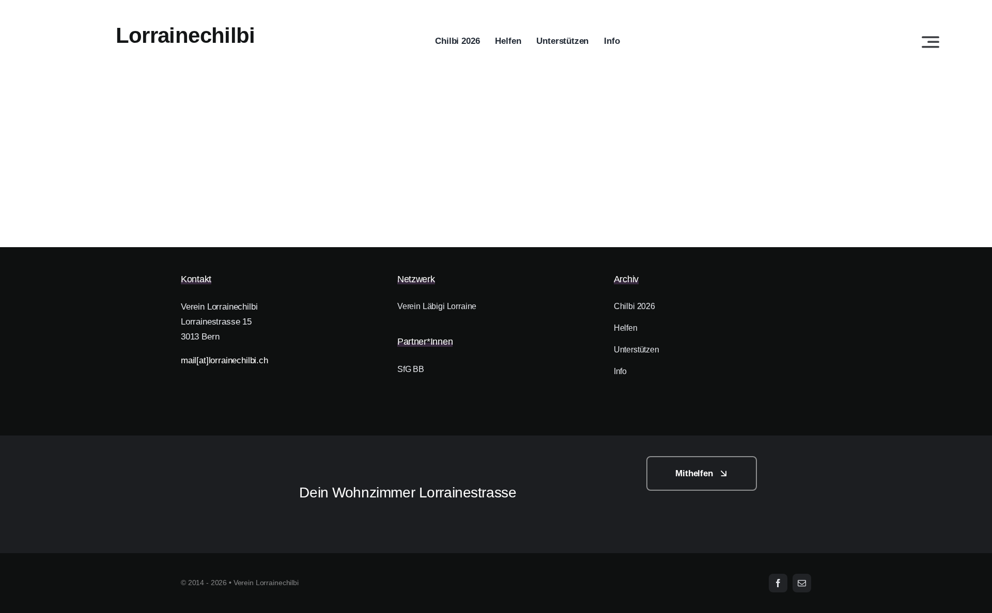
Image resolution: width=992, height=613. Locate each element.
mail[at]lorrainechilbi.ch (224, 360)
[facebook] (778, 583)
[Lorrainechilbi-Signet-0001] (225, 460)
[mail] (802, 583)
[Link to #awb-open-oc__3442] (930, 41)
